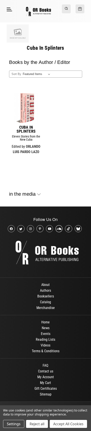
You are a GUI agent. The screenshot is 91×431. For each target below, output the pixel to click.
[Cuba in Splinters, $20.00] (26, 108)
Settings (14, 423)
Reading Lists (45, 339)
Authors (45, 290)
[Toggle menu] (9, 9)
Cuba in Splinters (26, 129)
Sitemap (45, 394)
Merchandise (45, 308)
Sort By (16, 74)
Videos (45, 345)
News (45, 328)
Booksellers (45, 296)
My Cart (45, 383)
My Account (45, 377)
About (45, 285)
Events (45, 334)
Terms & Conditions (45, 351)
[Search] (66, 8)
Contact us (45, 371)
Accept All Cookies (68, 423)
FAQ (45, 365)
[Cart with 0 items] (80, 8)
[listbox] (37, 74)
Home (45, 322)
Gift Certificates (45, 388)
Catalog (45, 302)
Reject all (37, 423)
